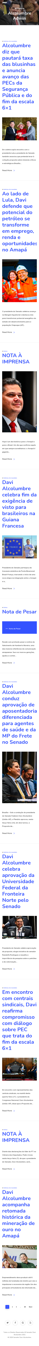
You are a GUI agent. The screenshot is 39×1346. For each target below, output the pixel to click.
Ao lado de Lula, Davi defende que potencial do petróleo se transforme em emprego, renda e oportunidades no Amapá (20, 221)
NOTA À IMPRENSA (16, 358)
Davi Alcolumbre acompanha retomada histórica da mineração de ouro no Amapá (18, 1214)
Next (30, 1307)
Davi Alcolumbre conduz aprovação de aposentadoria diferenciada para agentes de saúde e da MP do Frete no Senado (19, 714)
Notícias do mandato (10, 41)
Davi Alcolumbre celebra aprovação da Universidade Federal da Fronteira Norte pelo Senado (18, 881)
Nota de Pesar (19, 611)
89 (25, 1307)
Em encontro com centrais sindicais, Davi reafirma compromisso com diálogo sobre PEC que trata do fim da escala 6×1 (19, 1020)
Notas (5, 351)
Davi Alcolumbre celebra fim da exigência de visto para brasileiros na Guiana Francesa (19, 504)
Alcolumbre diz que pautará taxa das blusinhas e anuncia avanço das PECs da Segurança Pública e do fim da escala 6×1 (19, 76)
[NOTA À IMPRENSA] (19, 438)
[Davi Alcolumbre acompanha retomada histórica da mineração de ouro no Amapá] (19, 1274)
